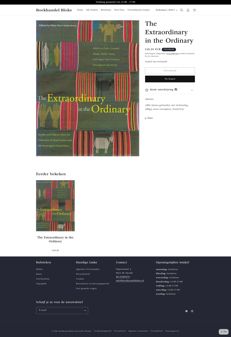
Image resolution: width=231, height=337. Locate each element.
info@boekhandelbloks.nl (130, 281)
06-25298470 (123, 277)
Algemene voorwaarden (138, 331)
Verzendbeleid (157, 331)
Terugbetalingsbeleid (102, 331)
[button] (182, 10)
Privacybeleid (83, 274)
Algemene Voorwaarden (87, 269)
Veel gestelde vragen (86, 289)
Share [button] (150, 118)
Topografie (41, 284)
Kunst (39, 274)
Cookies (80, 279)
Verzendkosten (172, 54)
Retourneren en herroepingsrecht (92, 284)
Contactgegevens (172, 331)
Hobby (39, 269)
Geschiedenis (42, 279)
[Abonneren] (85, 310)
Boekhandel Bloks (66, 331)
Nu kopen (170, 79)
